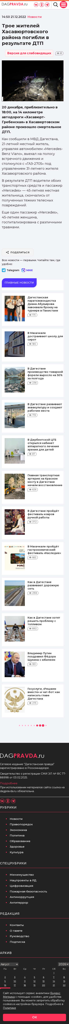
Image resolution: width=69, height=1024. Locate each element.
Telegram (13, 270)
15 (64, 981)
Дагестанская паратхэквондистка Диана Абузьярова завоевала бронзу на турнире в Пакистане (43, 304)
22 (64, 985)
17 (15, 985)
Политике (9, 1008)
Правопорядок (21, 824)
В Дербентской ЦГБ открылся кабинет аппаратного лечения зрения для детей (43, 444)
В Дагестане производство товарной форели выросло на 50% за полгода (45, 373)
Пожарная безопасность (28, 891)
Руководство (19, 936)
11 (25, 981)
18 (25, 985)
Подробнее (8, 783)
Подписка (17, 942)
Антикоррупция (22, 897)
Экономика (18, 830)
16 (5, 985)
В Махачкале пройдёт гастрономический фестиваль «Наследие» (44, 550)
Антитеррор (19, 902)
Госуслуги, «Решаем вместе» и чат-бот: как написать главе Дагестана (44, 693)
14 (54, 981)
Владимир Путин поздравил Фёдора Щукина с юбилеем (42, 656)
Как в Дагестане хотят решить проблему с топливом (44, 621)
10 (15, 981)
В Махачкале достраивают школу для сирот (45, 336)
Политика (17, 835)
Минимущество (22, 874)
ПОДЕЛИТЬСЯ (19, 252)
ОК (34, 1017)
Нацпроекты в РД (23, 880)
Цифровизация (21, 886)
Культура (16, 852)
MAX (29, 270)
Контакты (17, 925)
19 (34, 985)
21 (54, 985)
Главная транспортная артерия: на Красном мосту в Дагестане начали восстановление (45, 480)
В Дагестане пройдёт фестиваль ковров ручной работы (43, 514)
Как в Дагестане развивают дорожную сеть (43, 585)
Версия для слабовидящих (29, 53)
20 (43, 985)
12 (34, 981)
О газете (16, 930)
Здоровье (17, 846)
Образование (20, 841)
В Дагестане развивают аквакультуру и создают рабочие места (45, 407)
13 (44, 981)
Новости (16, 819)
